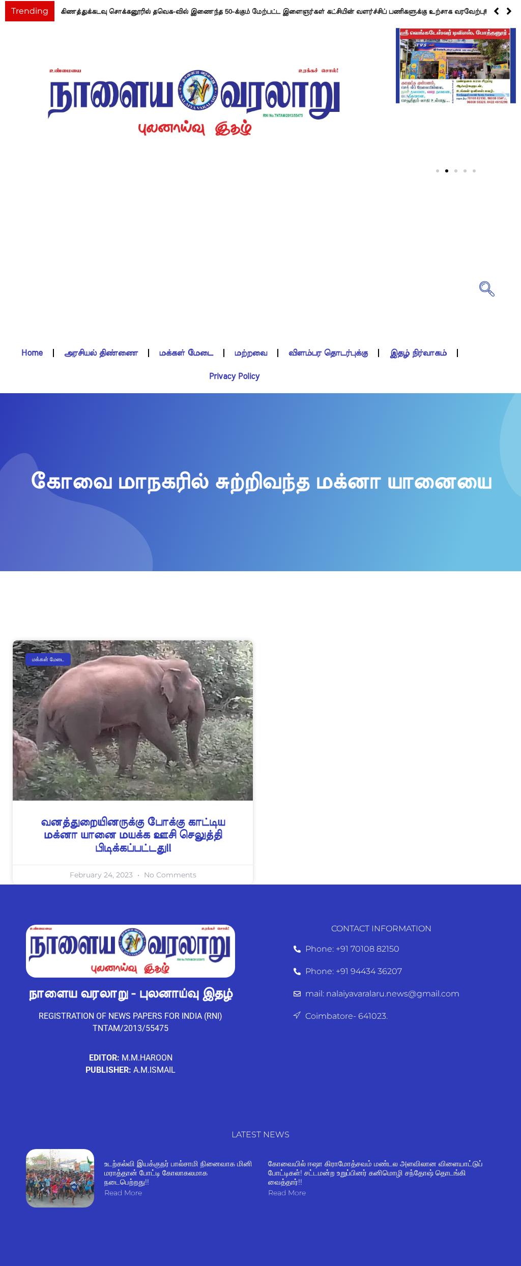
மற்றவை (251, 353)
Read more (123, 1192)
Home (32, 353)
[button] (509, 11)
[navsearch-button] (487, 288)
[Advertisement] (234, 265)
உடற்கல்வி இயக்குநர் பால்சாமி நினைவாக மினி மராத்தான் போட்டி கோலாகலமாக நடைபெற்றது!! (178, 1173)
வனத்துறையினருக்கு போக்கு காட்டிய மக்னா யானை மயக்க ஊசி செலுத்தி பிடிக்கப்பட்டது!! (133, 835)
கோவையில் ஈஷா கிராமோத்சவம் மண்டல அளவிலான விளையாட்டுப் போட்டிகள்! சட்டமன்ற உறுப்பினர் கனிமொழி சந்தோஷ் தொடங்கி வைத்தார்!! (375, 1173)
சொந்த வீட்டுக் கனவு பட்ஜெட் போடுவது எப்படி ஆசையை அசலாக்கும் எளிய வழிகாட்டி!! (197, 12)
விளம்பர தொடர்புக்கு (328, 353)
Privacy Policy (234, 376)
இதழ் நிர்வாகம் (418, 353)
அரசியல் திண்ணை (101, 353)
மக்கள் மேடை (186, 353)
